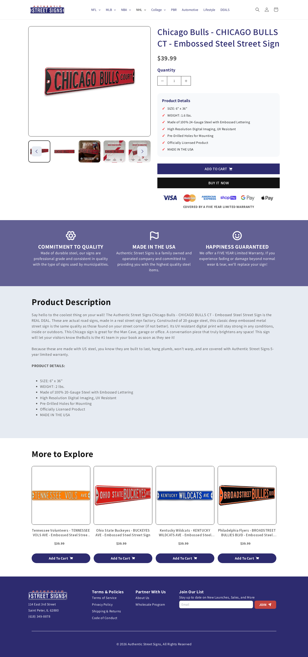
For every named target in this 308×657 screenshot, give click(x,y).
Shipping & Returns (106, 611)
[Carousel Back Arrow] (37, 151)
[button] (257, 9)
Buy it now (218, 182)
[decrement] (162, 80)
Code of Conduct (104, 618)
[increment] (186, 80)
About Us (142, 598)
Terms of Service (104, 598)
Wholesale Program (150, 604)
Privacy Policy (102, 604)
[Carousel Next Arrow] (142, 151)
